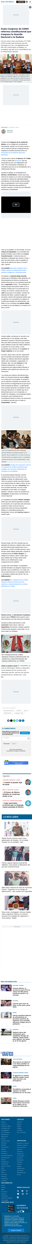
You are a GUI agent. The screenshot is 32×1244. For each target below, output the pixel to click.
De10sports (20, 1160)
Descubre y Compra (23, 1143)
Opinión (6, 776)
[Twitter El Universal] (27, 1191)
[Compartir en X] (11, 720)
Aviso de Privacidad (16, 1225)
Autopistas (4, 1178)
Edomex (19, 1122)
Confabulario (5, 1161)
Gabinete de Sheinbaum (5, 1135)
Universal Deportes (7, 1155)
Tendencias (4, 1164)
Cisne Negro (4, 1200)
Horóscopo (20, 1170)
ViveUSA (19, 1164)
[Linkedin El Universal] (18, 1197)
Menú (3, 1172)
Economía (4, 1153)
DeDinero (19, 1162)
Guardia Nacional (9, 710)
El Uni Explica (5, 1132)
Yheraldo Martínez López (11, 780)
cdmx (25, 710)
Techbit (3, 1170)
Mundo (3, 1138)
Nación (3, 1122)
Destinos (3, 1176)
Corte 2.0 (4, 1124)
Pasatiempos (21, 1168)
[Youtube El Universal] (18, 1194)
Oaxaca (19, 1124)
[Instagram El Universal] (23, 1194)
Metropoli (4, 1143)
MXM (2, 1168)
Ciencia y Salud (5, 1166)
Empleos (19, 1149)
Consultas (4, 1180)
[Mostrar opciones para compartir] (30, 7)
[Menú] (30, 2)
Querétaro (20, 1130)
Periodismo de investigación (5, 1129)
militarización (7, 713)
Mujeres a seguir (6, 1126)
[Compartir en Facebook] (8, 720)
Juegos (19, 1166)
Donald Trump (5, 1140)
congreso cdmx (19, 713)
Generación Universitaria (20, 1154)
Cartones (4, 1151)
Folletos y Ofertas (22, 1145)
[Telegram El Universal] (18, 1191)
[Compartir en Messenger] (17, 720)
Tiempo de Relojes (6, 1198)
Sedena (19, 710)
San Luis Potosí (21, 1132)
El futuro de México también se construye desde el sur (11, 794)
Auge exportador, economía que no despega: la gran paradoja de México (13, 805)
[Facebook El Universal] (22, 1191)
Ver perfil (10, 132)
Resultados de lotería (21, 1173)
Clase (3, 1185)
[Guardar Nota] (23, 720)
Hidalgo (19, 1128)
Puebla (19, 1126)
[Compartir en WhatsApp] (14, 720)
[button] (20, 2)
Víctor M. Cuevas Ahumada (12, 800)
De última (4, 1174)
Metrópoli (4, 127)
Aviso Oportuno (21, 1147)
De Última (4, 1191)
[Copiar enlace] (20, 720)
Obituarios (20, 1151)
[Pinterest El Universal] (27, 1194)
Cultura (3, 1159)
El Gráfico (20, 1157)
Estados (3, 1145)
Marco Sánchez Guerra (11, 789)
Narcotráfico (5, 1147)
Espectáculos (5, 1157)
